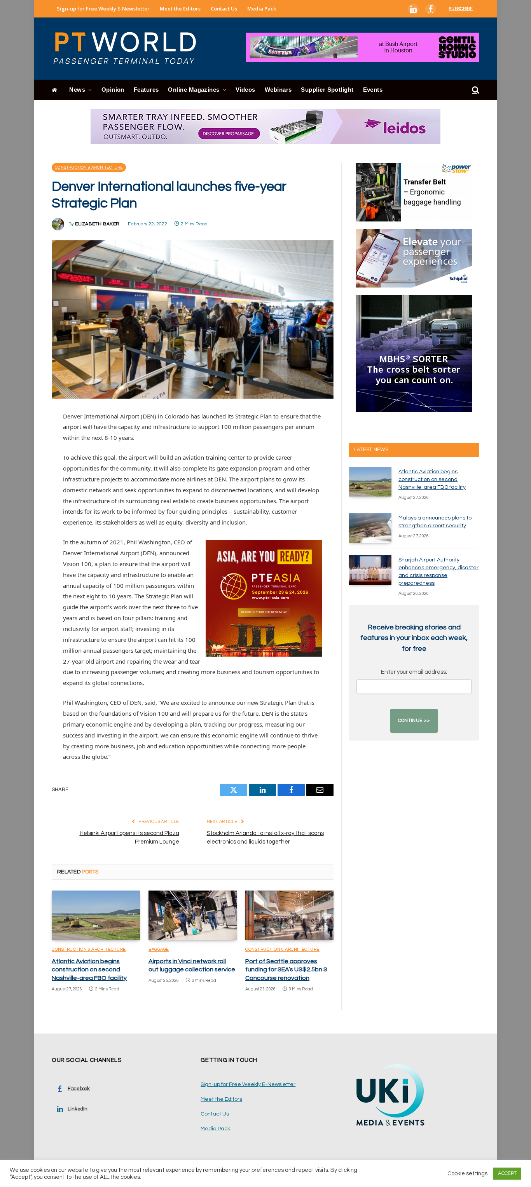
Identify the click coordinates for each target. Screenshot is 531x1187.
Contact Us (224, 8)
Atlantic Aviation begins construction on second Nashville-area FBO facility (89, 969)
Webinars (278, 89)
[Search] (474, 90)
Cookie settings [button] (467, 1174)
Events (373, 89)
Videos (245, 89)
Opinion (112, 89)
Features (146, 89)
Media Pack (261, 8)
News (77, 89)
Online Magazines (193, 89)
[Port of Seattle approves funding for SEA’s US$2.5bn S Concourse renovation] (289, 915)
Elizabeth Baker (97, 224)
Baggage (158, 949)
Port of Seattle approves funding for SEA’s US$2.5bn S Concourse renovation (286, 969)
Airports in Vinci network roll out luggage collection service (191, 965)
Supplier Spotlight (327, 89)
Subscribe (461, 9)
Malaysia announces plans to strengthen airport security (435, 521)
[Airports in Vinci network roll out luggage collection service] (192, 915)
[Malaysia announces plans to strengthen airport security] (370, 528)
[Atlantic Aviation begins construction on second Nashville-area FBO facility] (96, 915)
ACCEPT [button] (507, 1173)
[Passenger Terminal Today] (129, 48)
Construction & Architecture (89, 167)
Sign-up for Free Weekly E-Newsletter (103, 8)
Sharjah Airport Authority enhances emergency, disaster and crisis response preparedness (438, 571)
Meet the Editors (180, 8)
